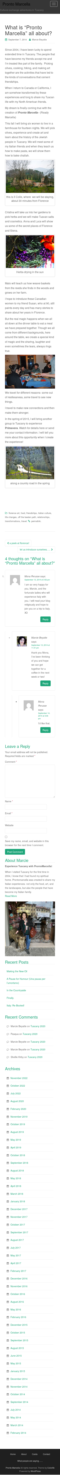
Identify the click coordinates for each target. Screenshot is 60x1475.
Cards (35, 1454)
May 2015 (15, 1363)
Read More (11, 896)
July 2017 (15, 1247)
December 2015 (19, 1324)
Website (9, 825)
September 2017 (19, 1232)
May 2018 (15, 1178)
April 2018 (15, 1186)
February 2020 (18, 1109)
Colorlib (50, 1467)
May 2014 (15, 1417)
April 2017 (15, 1263)
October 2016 (17, 1294)
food (23, 513)
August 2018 (17, 1170)
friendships (31, 513)
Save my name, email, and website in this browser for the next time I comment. (27, 843)
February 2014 (18, 1432)
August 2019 (17, 1132)
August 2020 (17, 1101)
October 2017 (17, 1224)
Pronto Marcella (13, 1467)
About (23, 1454)
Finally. (10, 998)
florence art (14, 513)
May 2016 (15, 1309)
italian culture (44, 513)
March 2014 (16, 1425)
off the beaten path (27, 517)
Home (13, 1454)
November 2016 (19, 1286)
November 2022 (19, 1078)
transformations (12, 521)
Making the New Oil (17, 971)
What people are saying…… (30, 1460)
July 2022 (15, 1093)
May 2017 (15, 1255)
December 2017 (19, 1209)
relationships (43, 517)
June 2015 (16, 1355)
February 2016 (18, 1317)
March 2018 (16, 1193)
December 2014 (19, 1379)
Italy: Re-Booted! (15, 1005)
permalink (36, 521)
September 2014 (19, 1402)
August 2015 (17, 1348)
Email (8, 813)
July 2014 (15, 1409)
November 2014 (19, 1386)
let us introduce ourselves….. (35, 549)
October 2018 (17, 1155)
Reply (45, 619)
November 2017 (19, 1216)
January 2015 (17, 1371)
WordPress (36, 1471)
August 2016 (17, 1301)
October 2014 (17, 1394)
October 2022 (17, 1085)
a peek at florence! (19, 543)
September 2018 (19, 1162)
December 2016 (19, 1278)
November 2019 (19, 1116)
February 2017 (18, 1271)
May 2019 (15, 1139)
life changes (11, 517)
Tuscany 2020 (37, 1026)
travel (24, 521)
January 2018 (17, 1201)
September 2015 (19, 1340)
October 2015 (17, 1332)
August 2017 (17, 1240)
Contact (46, 1454)
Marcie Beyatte (39, 39)
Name (9, 801)
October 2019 (17, 1124)
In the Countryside (16, 990)
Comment (11, 761)
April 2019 (15, 1147)
